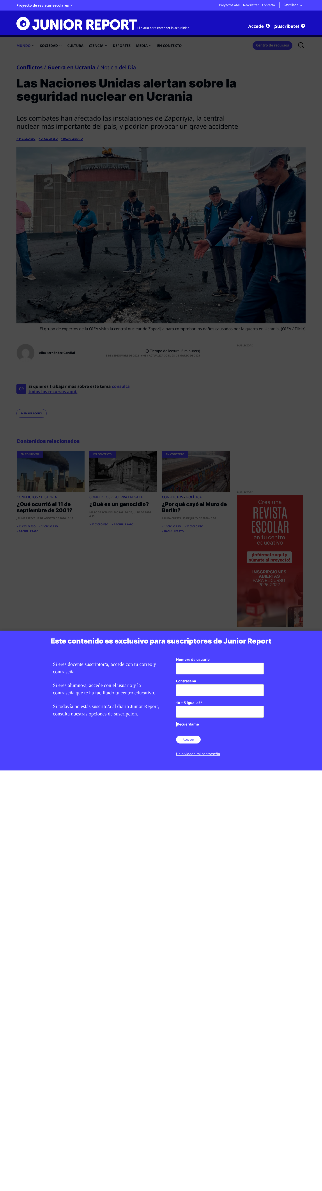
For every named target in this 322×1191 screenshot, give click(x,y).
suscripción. (126, 714)
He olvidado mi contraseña (198, 753)
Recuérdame (188, 724)
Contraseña (186, 681)
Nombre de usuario (193, 659)
